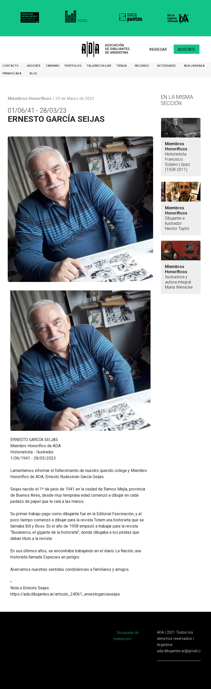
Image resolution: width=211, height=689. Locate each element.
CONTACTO (11, 65)
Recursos (142, 65)
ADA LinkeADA (194, 65)
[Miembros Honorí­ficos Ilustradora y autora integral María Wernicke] (180, 251)
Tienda (121, 65)
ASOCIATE (33, 65)
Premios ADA (12, 73)
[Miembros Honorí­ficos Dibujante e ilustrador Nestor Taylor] (180, 192)
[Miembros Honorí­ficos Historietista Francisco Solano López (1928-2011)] (180, 128)
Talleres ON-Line (98, 65)
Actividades (166, 65)
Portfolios (73, 65)
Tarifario (52, 65)
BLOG (33, 73)
